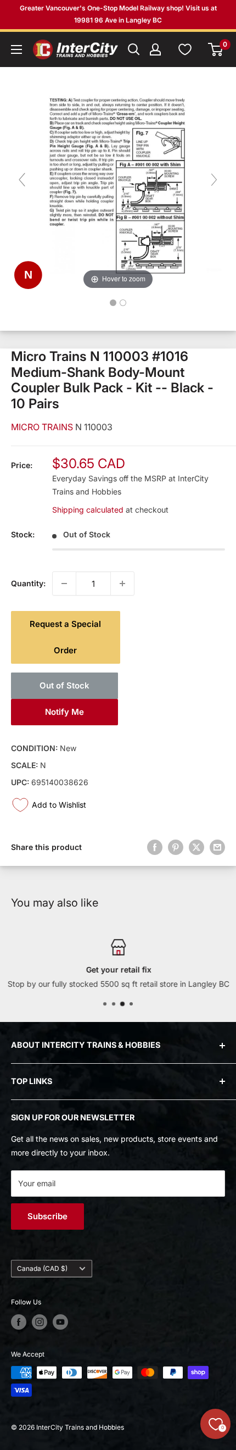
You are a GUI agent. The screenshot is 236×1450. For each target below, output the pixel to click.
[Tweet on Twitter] (196, 847)
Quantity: (28, 583)
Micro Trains (43, 426)
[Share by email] (217, 847)
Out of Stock (64, 685)
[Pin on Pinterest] (175, 847)
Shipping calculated (87, 509)
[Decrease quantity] (64, 583)
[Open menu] (16, 49)
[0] (216, 49)
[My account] (155, 49)
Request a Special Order (65, 637)
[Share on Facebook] (154, 847)
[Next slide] (214, 180)
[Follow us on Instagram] (39, 1322)
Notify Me (64, 712)
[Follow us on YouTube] (60, 1322)
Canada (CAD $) (42, 1268)
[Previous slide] (22, 180)
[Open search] (134, 49)
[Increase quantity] (122, 583)
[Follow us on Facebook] (18, 1322)
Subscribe (47, 1216)
